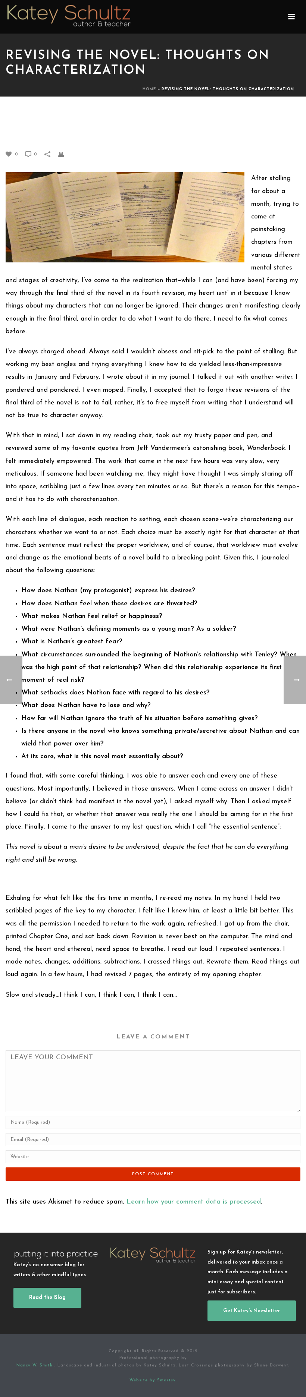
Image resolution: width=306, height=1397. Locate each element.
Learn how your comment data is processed (194, 1202)
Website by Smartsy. (153, 1380)
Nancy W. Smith (35, 1365)
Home (149, 89)
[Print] (64, 154)
